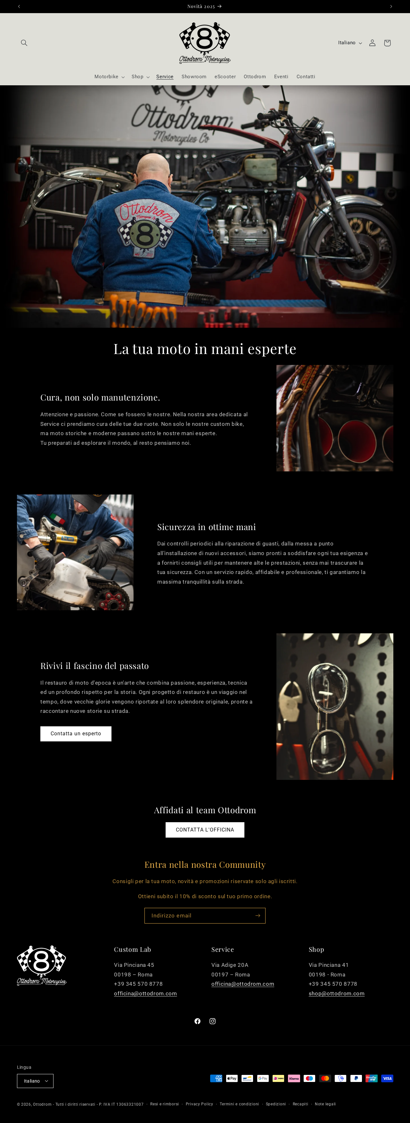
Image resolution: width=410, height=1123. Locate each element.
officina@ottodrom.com (145, 993)
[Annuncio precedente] (19, 6)
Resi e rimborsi (164, 1104)
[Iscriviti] (257, 916)
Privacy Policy (199, 1104)
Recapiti (300, 1104)
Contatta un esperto (76, 733)
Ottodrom (42, 1104)
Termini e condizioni (239, 1104)
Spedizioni (276, 1104)
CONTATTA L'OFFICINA (205, 829)
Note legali (325, 1104)
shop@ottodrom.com (337, 993)
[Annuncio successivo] (391, 6)
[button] (24, 43)
